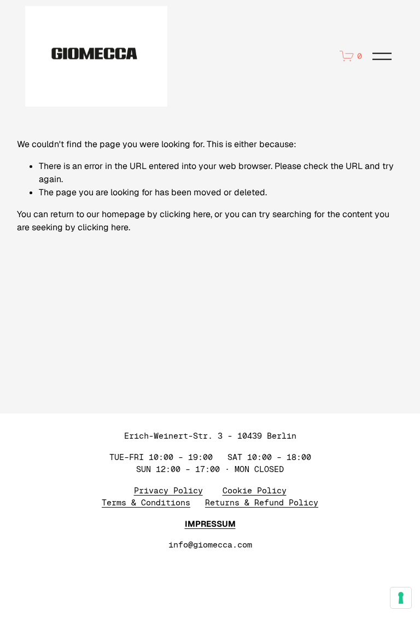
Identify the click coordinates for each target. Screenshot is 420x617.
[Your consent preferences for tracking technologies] (400, 597)
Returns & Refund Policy (261, 502)
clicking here (185, 214)
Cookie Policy (255, 490)
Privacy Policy (168, 490)
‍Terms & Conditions (146, 502)
